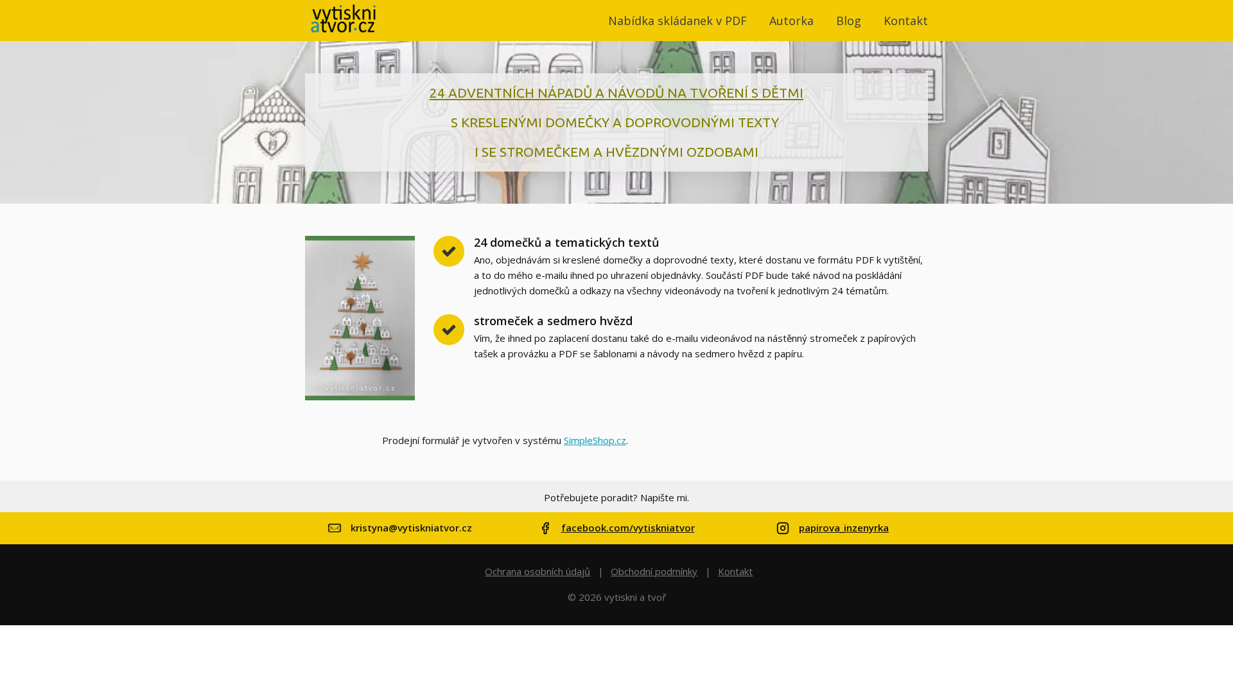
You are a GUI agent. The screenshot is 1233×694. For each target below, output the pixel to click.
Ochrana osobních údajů (537, 571)
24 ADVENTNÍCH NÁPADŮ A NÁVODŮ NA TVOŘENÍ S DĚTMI (616, 92)
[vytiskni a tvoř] (343, 20)
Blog (848, 20)
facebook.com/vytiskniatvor (628, 528)
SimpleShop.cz (595, 440)
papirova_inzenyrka (844, 528)
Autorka (791, 20)
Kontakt (906, 20)
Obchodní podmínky (654, 571)
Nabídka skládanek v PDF (677, 20)
